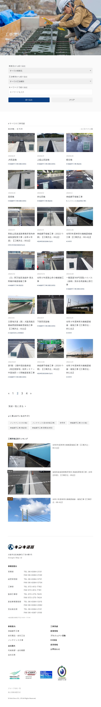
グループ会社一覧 (14, 688)
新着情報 (54, 631)
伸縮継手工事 (13, 631)
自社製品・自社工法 (16, 636)
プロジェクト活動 (58, 636)
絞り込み (29, 100)
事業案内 (12, 626)
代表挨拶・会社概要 (16, 650)
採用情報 (54, 645)
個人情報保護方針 (14, 692)
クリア (72, 100)
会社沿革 (12, 655)
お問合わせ (55, 649)
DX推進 (53, 640)
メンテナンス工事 (15, 640)
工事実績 (54, 626)
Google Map (14, 558)
